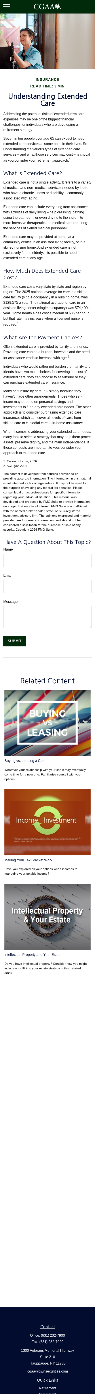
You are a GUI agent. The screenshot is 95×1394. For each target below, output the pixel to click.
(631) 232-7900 (53, 1335)
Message (10, 601)
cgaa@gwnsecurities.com (47, 1371)
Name (8, 549)
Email (7, 575)
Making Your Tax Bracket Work (28, 860)
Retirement (47, 1388)
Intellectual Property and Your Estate (32, 955)
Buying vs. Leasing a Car (24, 761)
